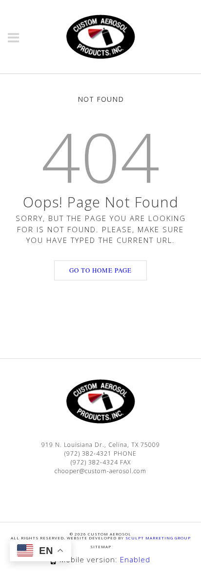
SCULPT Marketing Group (158, 537)
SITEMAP (100, 546)
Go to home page (100, 270)
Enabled (135, 559)
